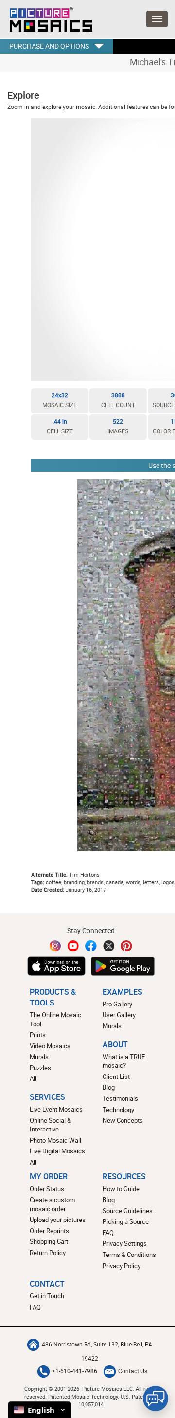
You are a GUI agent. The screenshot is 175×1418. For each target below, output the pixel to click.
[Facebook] (91, 945)
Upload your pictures (58, 1219)
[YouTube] (73, 945)
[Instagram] (55, 945)
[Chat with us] (155, 1398)
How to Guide (121, 1189)
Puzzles (40, 1067)
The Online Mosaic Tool (55, 1019)
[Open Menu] (157, 19)
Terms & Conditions (129, 1254)
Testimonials (120, 1098)
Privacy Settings (125, 1243)
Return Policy (48, 1252)
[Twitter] (109, 945)
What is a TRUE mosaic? (124, 1061)
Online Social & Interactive (50, 1125)
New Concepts (123, 1120)
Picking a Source (126, 1221)
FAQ (108, 1232)
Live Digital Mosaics (57, 1151)
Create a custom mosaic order (52, 1204)
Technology (118, 1109)
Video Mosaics (50, 1045)
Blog (109, 1087)
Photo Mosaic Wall (55, 1140)
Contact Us (132, 1371)
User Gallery (119, 1014)
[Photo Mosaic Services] (46, 17)
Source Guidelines (128, 1210)
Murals (39, 1056)
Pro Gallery (117, 1004)
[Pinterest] (126, 945)
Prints (38, 1034)
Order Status (47, 1189)
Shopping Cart (49, 1241)
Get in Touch (47, 1296)
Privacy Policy (121, 1265)
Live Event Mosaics (56, 1109)
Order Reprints (49, 1230)
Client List (116, 1076)
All (33, 1078)
